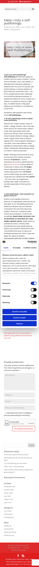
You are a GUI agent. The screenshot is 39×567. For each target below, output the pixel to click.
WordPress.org (9, 535)
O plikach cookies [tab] (30, 248)
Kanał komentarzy (10, 532)
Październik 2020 (9, 487)
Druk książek (8, 514)
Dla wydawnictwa (14, 548)
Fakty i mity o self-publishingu (14, 466)
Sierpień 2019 (8, 499)
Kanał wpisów (8, 529)
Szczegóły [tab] (16, 248)
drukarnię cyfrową (13, 164)
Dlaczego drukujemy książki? (18, 545)
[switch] (34, 289)
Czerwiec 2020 (9, 490)
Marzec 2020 (8, 493)
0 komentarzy (15, 29)
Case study (7, 511)
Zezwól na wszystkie (19, 311)
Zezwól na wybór (19, 317)
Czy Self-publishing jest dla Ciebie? (15, 463)
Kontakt (26, 548)
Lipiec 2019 (8, 502)
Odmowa (19, 324)
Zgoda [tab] (6, 248)
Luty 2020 (7, 496)
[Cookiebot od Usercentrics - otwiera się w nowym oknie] (28, 242)
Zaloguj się (7, 526)
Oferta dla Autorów (18, 550)
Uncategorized (9, 517)
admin (18, 27)
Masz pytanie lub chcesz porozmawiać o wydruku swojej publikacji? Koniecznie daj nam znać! (18, 335)
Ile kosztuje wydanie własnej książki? (16, 455)
